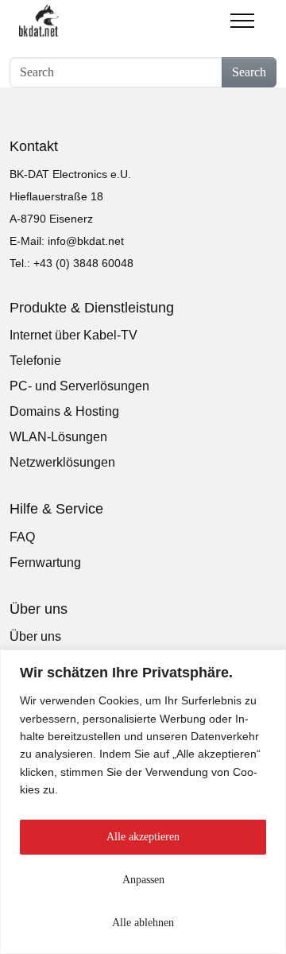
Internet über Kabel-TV (73, 335)
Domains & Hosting (64, 411)
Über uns (35, 636)
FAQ (22, 537)
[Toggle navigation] (242, 16)
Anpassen (143, 880)
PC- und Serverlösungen (79, 386)
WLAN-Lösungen (58, 437)
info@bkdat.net (86, 241)
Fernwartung (45, 562)
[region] (143, 802)
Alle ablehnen (143, 923)
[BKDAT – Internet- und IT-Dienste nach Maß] (39, 21)
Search (249, 72)
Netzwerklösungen (62, 462)
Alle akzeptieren (143, 837)
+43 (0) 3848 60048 (83, 263)
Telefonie (35, 360)
